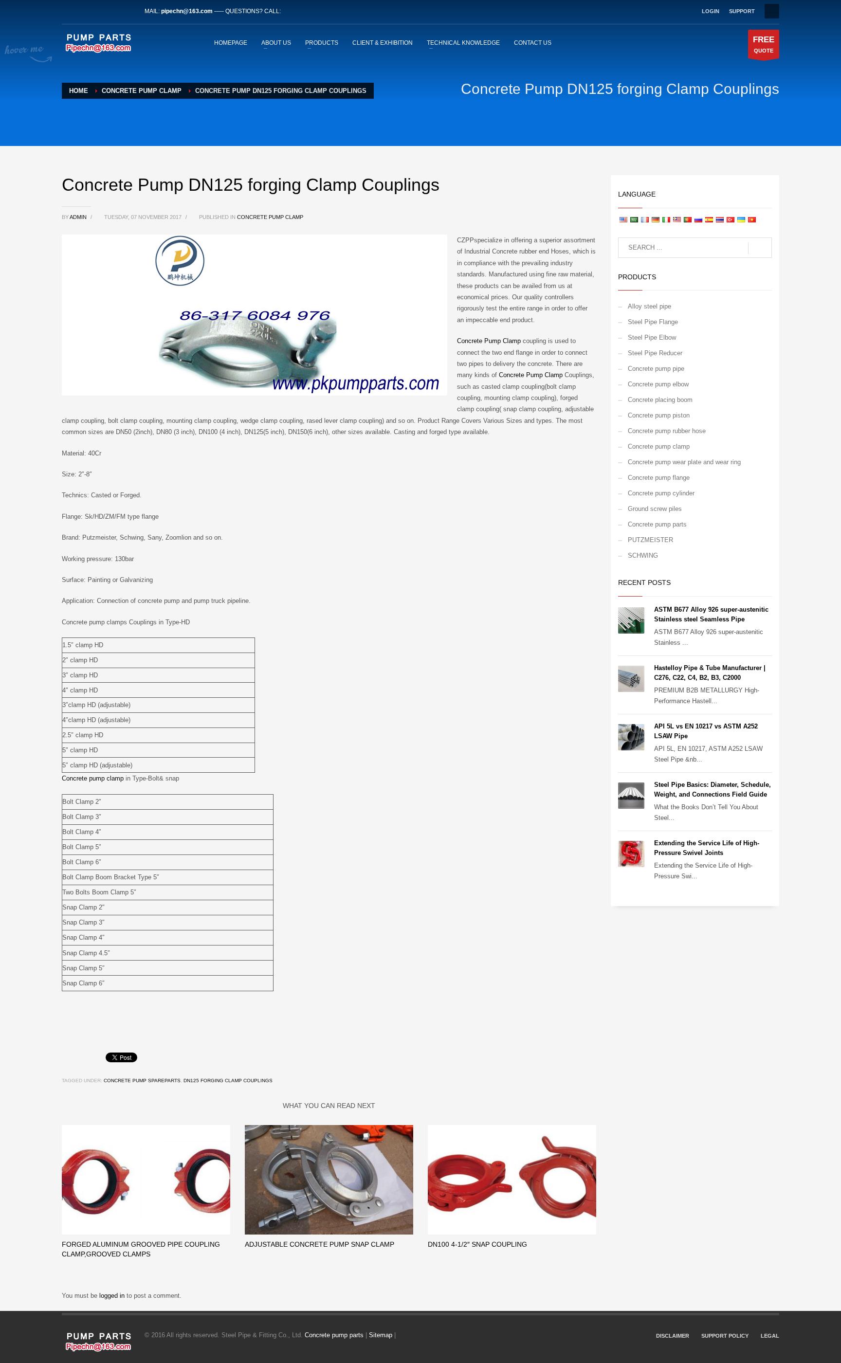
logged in (113, 1295)
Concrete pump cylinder (661, 493)
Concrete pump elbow (658, 384)
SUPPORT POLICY (725, 1336)
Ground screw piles (655, 508)
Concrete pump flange (659, 477)
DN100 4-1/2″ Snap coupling (477, 1244)
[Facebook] (69, 11)
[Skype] (127, 11)
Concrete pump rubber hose (667, 431)
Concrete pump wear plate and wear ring (684, 462)
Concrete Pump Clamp (489, 341)
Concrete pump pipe (656, 368)
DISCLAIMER (672, 1336)
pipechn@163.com (187, 11)
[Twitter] (83, 11)
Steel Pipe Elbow (652, 337)
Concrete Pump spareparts (142, 1080)
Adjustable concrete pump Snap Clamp (319, 1244)
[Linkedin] (98, 11)
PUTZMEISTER (650, 540)
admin (79, 217)
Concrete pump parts (657, 524)
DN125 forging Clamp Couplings (228, 1080)
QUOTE (763, 44)
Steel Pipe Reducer (655, 353)
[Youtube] (113, 11)
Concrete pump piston (659, 415)
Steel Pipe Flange (653, 322)
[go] (760, 248)
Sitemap (380, 1335)
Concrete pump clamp (270, 217)
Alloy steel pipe (649, 306)
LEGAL (770, 1336)
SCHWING (643, 555)
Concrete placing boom (660, 399)
